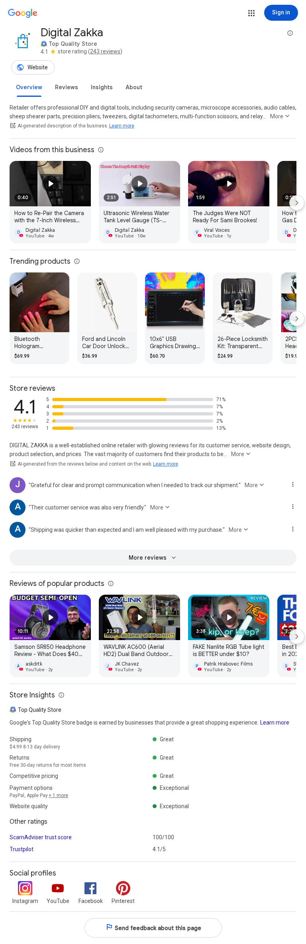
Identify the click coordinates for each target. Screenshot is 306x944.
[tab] (29, 87)
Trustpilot (21, 849)
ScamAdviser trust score (41, 837)
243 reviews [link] (105, 51)
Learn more (121, 126)
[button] (251, 13)
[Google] (22, 13)
